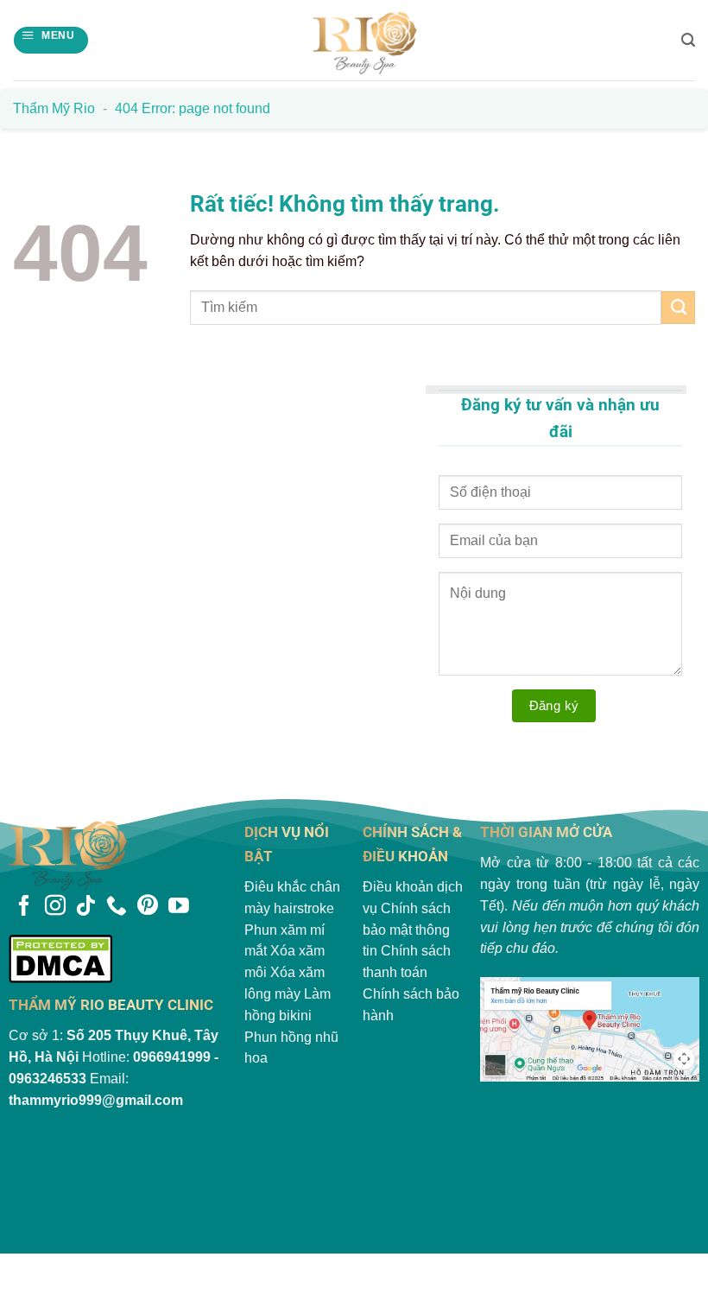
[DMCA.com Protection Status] (118, 958)
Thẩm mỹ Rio (54, 108)
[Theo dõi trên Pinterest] (147, 907)
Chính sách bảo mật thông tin (407, 930)
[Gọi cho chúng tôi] (116, 907)
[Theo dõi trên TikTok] (85, 907)
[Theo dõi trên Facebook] (24, 907)
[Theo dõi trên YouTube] (178, 907)
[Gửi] (678, 307)
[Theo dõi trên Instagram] (55, 907)
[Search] (688, 40)
